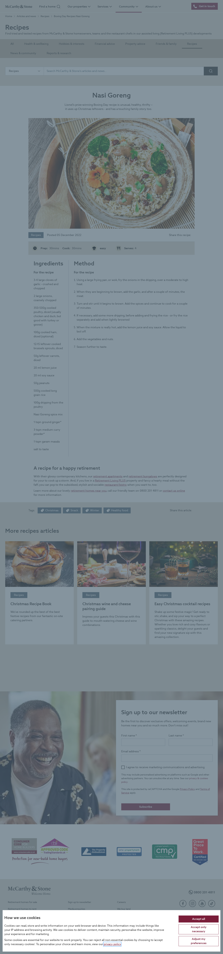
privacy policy (112, 944)
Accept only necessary (198, 929)
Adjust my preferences (198, 941)
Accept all (198, 919)
